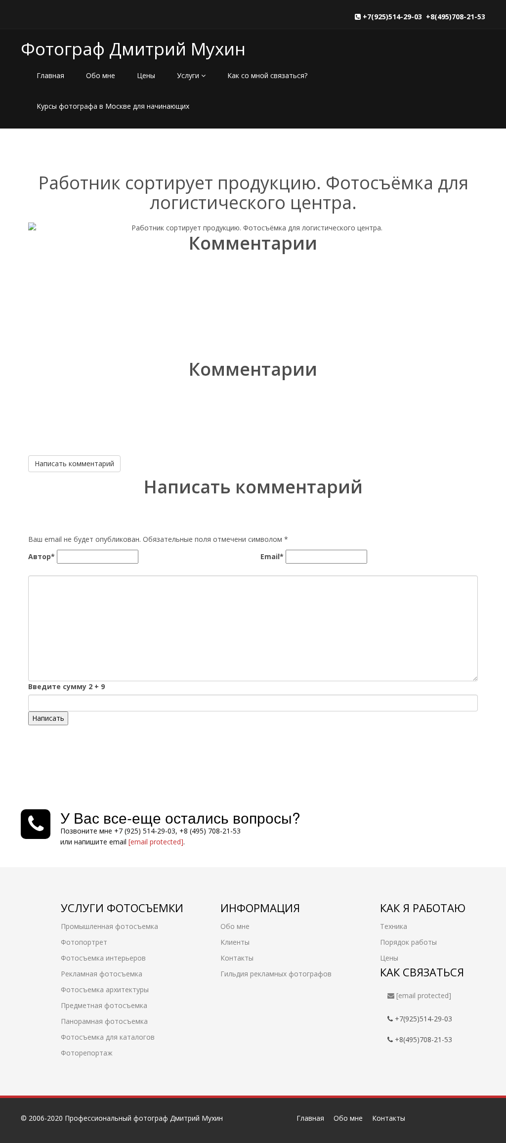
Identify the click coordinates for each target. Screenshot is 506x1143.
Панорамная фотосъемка (104, 1021)
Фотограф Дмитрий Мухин (133, 48)
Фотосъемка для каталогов (108, 1037)
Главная (50, 75)
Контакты (236, 958)
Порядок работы (408, 942)
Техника (393, 926)
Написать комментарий (74, 463)
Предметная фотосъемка (104, 1005)
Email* (272, 556)
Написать (48, 718)
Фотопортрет (84, 942)
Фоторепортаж (87, 1052)
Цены (146, 75)
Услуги (189, 75)
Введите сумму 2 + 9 (66, 686)
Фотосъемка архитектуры (105, 989)
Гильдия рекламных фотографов (276, 973)
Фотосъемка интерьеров (103, 958)
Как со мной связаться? (267, 75)
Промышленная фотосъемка (109, 926)
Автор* (41, 556)
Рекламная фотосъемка (101, 973)
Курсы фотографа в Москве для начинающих (113, 106)
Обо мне (100, 75)
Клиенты (235, 942)
